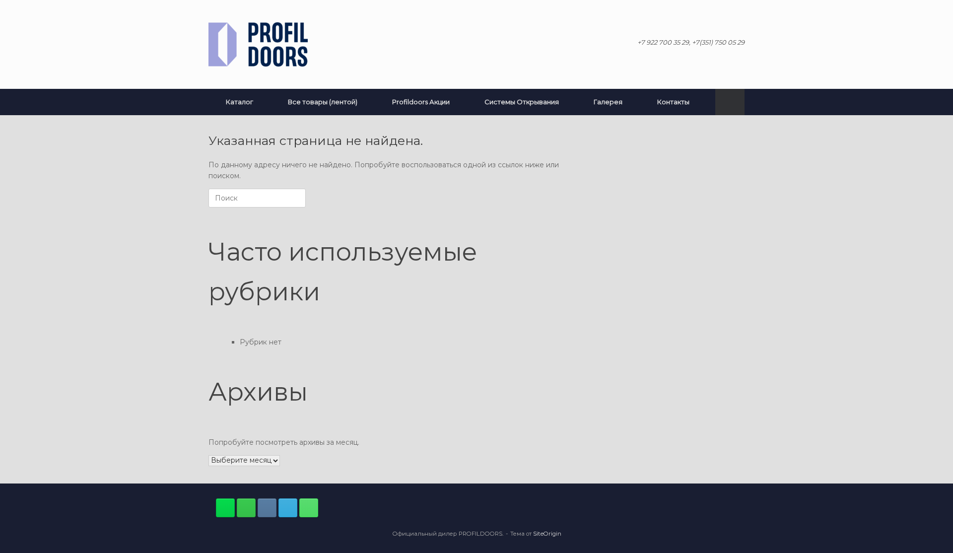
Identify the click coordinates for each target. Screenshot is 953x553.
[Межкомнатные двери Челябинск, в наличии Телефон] (308, 507)
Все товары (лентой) (322, 102)
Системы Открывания (521, 102)
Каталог (239, 102)
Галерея (608, 102)
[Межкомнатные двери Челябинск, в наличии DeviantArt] (225, 507)
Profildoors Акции (421, 102)
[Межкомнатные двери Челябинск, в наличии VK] (267, 507)
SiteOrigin (547, 533)
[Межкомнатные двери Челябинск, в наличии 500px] (246, 507)
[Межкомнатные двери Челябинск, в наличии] (258, 44)
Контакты (673, 102)
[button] (730, 102)
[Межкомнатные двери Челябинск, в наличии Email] (287, 507)
